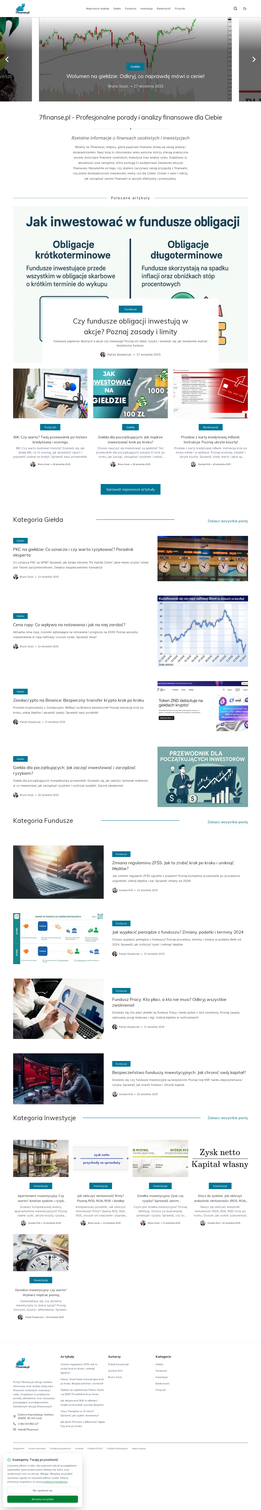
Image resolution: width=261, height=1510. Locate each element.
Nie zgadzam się (42, 1490)
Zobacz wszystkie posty (228, 521)
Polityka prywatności (60, 1448)
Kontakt (79, 1448)
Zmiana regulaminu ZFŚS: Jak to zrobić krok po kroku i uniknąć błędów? (79, 1368)
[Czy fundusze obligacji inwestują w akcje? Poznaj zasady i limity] (130, 284)
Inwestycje (147, 8)
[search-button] (235, 8)
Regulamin (18, 1448)
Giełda (117, 8)
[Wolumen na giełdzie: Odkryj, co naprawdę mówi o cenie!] (130, 59)
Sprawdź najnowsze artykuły (130, 489)
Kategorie (163, 1357)
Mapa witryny (139, 1448)
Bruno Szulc (115, 1377)
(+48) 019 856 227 (28, 1423)
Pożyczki (180, 8)
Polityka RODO (95, 1448)
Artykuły (67, 1357)
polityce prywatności (55, 1481)
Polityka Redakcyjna (117, 1448)
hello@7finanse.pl (28, 1429)
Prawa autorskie (37, 1448)
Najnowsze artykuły (97, 8)
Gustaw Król (115, 1370)
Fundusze (130, 8)
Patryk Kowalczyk (118, 1364)
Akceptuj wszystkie (43, 1499)
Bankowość (164, 8)
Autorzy (114, 1357)
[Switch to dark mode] (245, 8)
